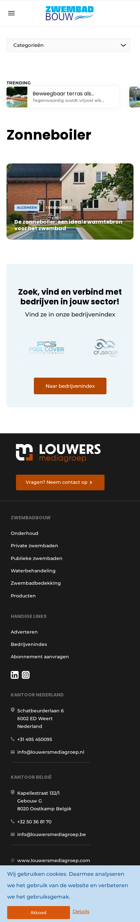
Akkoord (38, 912)
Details (81, 911)
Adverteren (24, 632)
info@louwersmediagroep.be (51, 834)
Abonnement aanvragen (40, 657)
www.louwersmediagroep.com (53, 860)
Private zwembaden (34, 546)
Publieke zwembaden (37, 558)
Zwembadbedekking (36, 583)
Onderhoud (24, 533)
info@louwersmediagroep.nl (50, 752)
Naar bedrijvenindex (70, 386)
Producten (23, 596)
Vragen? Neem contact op (57, 482)
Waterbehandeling (33, 571)
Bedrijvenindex (29, 644)
